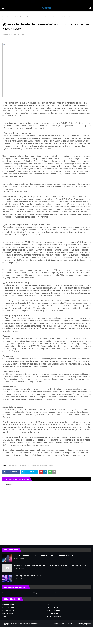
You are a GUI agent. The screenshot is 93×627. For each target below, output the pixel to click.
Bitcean (50, 604)
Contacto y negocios (84, 624)
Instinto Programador (55, 610)
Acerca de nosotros (67, 624)
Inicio (56, 624)
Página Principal (7, 17)
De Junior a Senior (9, 607)
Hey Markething (8, 610)
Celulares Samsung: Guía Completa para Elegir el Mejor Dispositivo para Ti (44, 555)
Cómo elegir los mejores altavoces (27, 576)
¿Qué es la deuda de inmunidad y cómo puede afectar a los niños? (37, 17)
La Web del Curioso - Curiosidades (26, 624)
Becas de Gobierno (9, 604)
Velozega (5, 616)
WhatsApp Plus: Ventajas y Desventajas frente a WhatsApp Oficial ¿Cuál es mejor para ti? (50, 565)
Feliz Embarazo (52, 607)
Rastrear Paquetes (54, 616)
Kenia (6, 34)
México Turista (7, 613)
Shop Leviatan (52, 613)
